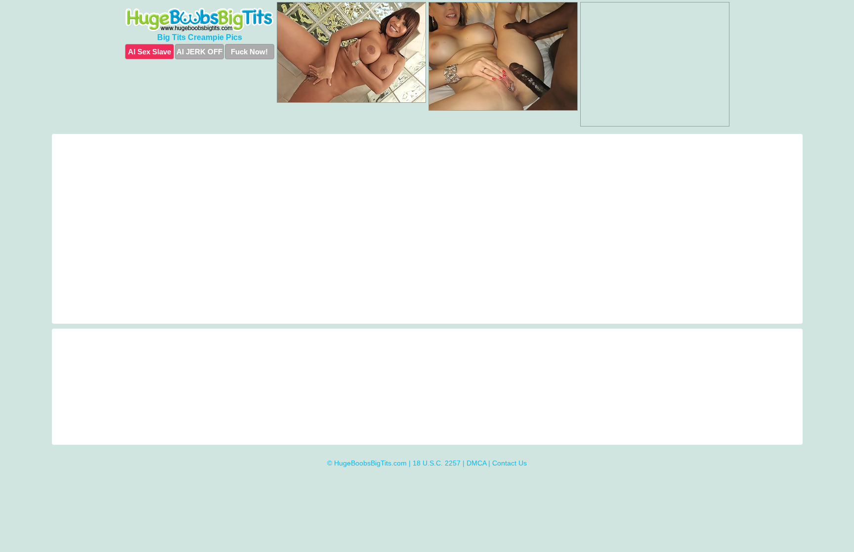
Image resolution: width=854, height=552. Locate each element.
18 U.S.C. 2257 (437, 463)
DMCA (476, 463)
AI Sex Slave (149, 51)
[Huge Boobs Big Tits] (199, 20)
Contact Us (509, 463)
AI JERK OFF (199, 51)
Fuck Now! (249, 51)
